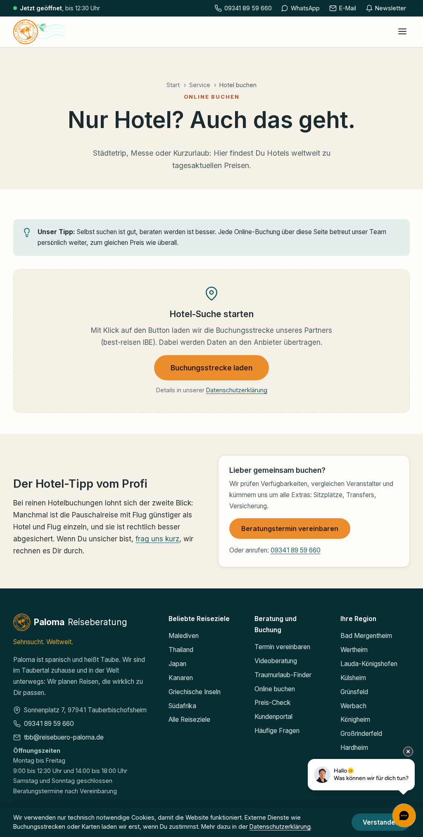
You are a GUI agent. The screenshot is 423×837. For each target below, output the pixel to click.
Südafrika (182, 706)
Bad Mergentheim (366, 636)
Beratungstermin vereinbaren (289, 528)
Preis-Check (272, 703)
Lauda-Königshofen (368, 664)
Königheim (355, 719)
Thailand (181, 650)
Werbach (353, 706)
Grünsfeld (354, 692)
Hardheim (354, 748)
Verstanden (381, 822)
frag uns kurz (157, 539)
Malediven (184, 636)
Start (173, 84)
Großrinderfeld (361, 733)
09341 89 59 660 (296, 550)
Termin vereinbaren (282, 647)
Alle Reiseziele (189, 719)
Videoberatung (275, 661)
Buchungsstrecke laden (211, 367)
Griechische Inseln (195, 692)
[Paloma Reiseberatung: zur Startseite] (40, 31)
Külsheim (353, 678)
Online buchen (274, 689)
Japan (177, 664)
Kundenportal (273, 717)
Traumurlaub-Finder (282, 675)
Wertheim (354, 650)
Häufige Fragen (276, 731)
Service (199, 84)
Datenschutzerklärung (236, 390)
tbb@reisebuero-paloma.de (64, 737)
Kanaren (181, 678)
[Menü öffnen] (402, 32)
